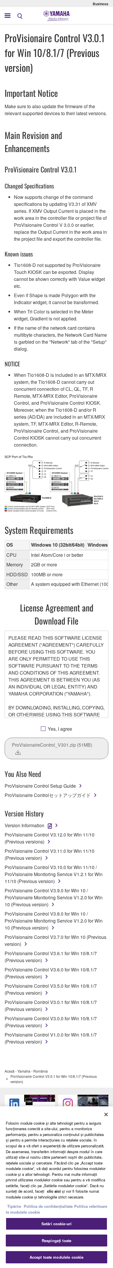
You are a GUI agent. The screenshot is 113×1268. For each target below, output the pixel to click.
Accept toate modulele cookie (57, 1257)
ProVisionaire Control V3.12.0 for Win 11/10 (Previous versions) (49, 838)
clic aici (54, 1191)
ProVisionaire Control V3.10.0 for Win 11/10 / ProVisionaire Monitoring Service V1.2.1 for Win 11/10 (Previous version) (54, 874)
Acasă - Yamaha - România (26, 1071)
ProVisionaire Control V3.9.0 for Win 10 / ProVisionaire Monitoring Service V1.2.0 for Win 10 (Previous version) (54, 897)
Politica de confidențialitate (48, 1206)
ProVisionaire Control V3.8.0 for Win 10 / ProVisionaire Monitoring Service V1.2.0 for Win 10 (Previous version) (54, 920)
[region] (56, 1187)
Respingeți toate (56, 1240)
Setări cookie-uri (56, 1223)
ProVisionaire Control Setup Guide (40, 785)
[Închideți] (106, 1114)
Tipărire (14, 1206)
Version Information (24, 825)
